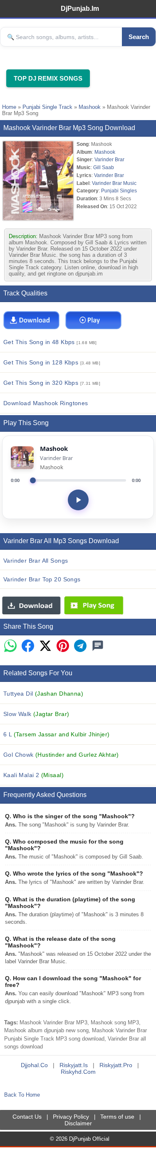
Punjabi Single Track (47, 107)
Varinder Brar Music (114, 183)
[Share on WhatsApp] (10, 646)
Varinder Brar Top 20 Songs (42, 579)
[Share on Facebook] (28, 646)
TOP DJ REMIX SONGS (48, 78)
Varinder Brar (109, 159)
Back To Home (22, 1095)
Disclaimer (78, 1123)
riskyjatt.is (73, 1065)
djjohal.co (34, 1065)
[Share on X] (45, 646)
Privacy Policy (71, 1116)
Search (139, 36)
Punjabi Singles (119, 190)
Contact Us (27, 1116)
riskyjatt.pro (115, 1065)
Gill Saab (103, 167)
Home (9, 107)
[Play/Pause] (78, 500)
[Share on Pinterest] (63, 646)
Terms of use (117, 1116)
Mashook (90, 107)
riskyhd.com (78, 1071)
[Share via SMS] (98, 646)
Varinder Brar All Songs (35, 560)
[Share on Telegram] (80, 646)
